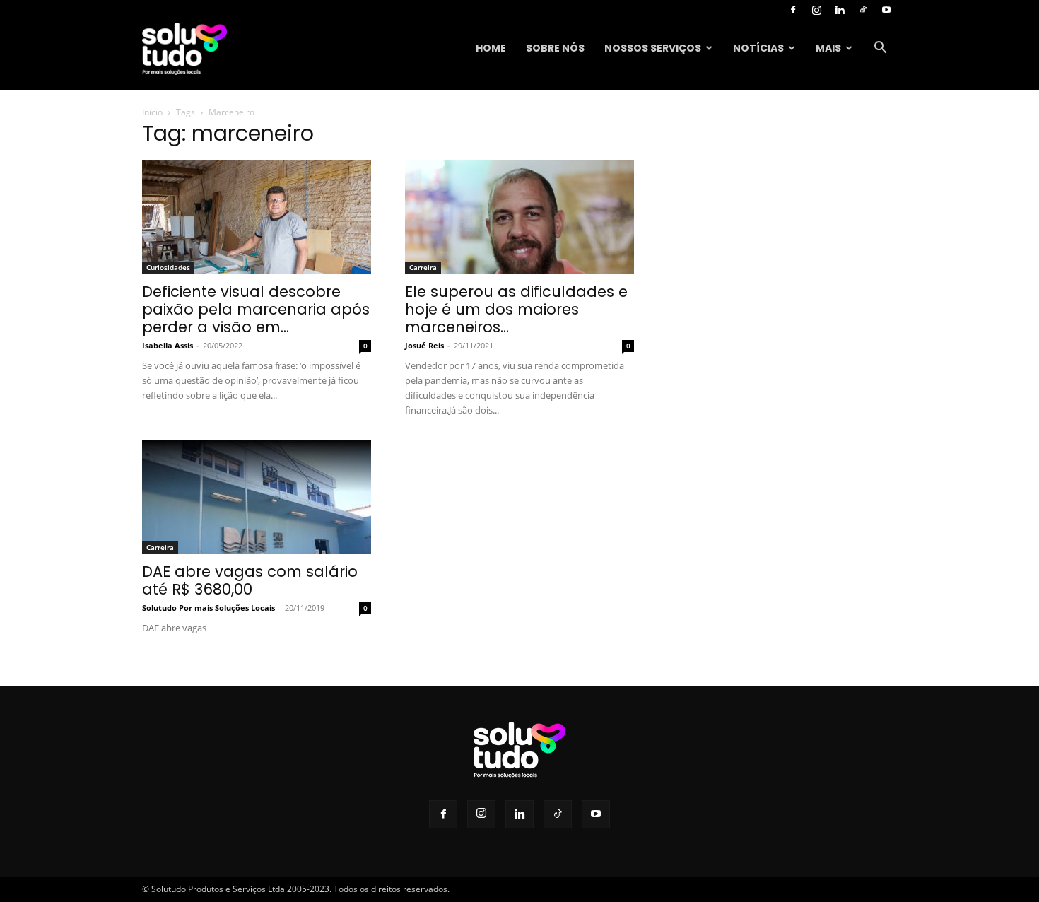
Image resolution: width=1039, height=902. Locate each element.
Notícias (758, 48)
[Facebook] (793, 10)
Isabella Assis (167, 345)
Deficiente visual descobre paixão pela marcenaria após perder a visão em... (256, 309)
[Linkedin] (839, 10)
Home (491, 48)
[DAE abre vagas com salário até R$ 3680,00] (256, 497)
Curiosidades (168, 267)
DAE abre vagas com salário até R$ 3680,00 (250, 580)
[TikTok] (863, 10)
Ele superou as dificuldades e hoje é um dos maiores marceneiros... (516, 309)
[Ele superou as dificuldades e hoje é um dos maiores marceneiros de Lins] (519, 217)
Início (152, 112)
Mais (828, 48)
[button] (880, 49)
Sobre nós (555, 48)
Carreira (423, 267)
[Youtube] (886, 10)
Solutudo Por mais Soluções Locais (208, 607)
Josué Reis (424, 345)
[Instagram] (816, 10)
